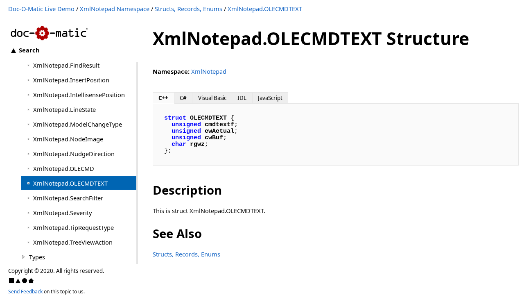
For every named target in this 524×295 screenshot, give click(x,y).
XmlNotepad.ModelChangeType (77, 124)
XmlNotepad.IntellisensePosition (79, 95)
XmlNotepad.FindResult (66, 65)
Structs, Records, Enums (188, 9)
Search (29, 50)
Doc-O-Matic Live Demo (41, 9)
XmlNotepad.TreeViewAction (73, 242)
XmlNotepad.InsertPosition (71, 80)
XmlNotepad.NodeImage (68, 139)
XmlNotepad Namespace (114, 9)
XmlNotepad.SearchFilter (68, 198)
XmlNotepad (208, 71)
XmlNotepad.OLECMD (63, 168)
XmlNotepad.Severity (62, 213)
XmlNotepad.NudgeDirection (74, 154)
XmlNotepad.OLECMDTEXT (265, 9)
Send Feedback (25, 291)
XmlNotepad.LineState (64, 109)
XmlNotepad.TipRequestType (73, 227)
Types (37, 257)
